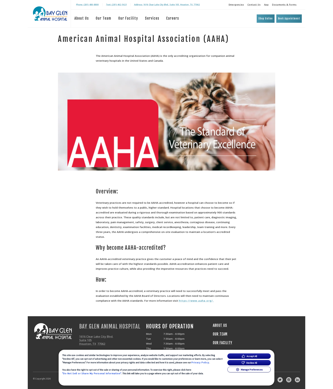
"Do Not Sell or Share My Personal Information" (91, 373)
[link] (50, 13)
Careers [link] (172, 18)
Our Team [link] (103, 18)
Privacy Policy (200, 362)
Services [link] (152, 18)
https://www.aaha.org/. (196, 300)
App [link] (266, 4)
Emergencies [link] (236, 4)
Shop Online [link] (265, 18)
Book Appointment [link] (289, 18)
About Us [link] (81, 18)
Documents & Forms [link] (284, 4)
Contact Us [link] (254, 4)
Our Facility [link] (128, 18)
